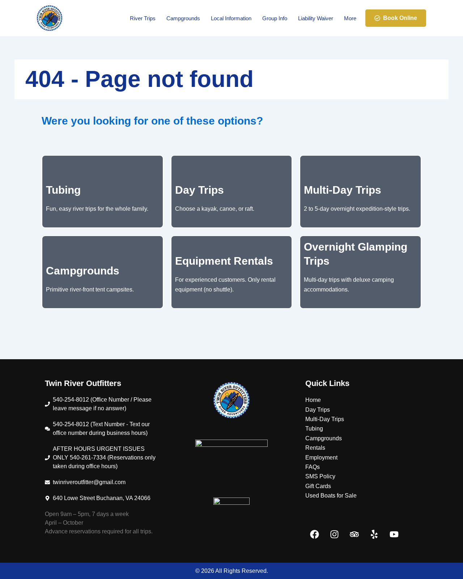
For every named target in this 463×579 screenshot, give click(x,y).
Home (313, 400)
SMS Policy (320, 476)
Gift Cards (318, 486)
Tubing (314, 428)
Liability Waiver (315, 18)
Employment (321, 457)
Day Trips (317, 410)
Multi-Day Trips (324, 419)
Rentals (315, 448)
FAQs (312, 467)
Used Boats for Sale (331, 495)
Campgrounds (183, 18)
